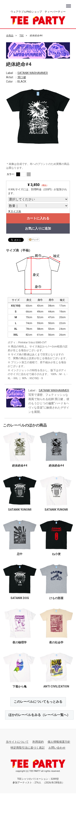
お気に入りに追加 (38, 228)
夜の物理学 (20, 642)
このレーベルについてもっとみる (38, 701)
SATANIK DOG (20, 598)
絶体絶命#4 (19, 465)
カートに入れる (38, 218)
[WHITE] (23, 174)
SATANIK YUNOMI (19, 509)
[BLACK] (18, 174)
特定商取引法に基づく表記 (28, 747)
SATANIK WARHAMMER (32, 72)
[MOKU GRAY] (29, 174)
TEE (21, 35)
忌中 (19, 553)
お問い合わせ (56, 747)
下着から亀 (20, 686)
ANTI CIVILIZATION (56, 686)
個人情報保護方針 (59, 741)
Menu (69, 4)
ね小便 (56, 553)
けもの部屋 (56, 598)
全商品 (9, 35)
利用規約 (38, 741)
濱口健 (21, 77)
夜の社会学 (56, 642)
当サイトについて (17, 741)
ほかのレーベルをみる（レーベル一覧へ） (39, 715)
